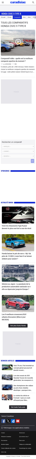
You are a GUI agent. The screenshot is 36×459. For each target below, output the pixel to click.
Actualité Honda (7, 202)
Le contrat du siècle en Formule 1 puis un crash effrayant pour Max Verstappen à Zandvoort (22, 398)
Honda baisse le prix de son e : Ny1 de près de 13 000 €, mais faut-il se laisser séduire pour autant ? (17, 256)
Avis (24, 17)
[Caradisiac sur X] (8, 421)
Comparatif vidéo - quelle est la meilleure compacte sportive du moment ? (17, 59)
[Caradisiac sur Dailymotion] (13, 421)
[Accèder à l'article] (18, 214)
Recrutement (4, 440)
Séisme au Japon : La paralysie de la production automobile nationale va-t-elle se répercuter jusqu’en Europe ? (16, 286)
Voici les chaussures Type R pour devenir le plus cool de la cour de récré (16, 227)
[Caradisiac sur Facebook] (3, 421)
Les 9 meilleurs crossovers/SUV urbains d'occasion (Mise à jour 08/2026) (14, 317)
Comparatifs (17, 17)
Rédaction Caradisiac (6, 436)
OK (32, 161)
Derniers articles (7, 360)
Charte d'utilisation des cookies (8, 448)
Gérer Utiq (3, 452)
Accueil (3, 17)
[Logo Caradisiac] (18, 4)
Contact (3, 432)
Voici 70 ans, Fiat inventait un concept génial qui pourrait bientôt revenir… (24, 368)
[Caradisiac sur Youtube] (18, 421)
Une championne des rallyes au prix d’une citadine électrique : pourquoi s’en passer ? (23, 388)
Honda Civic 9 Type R (11, 13)
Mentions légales (5, 444)
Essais (10, 17)
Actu (29, 17)
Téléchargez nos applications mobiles (16, 428)
